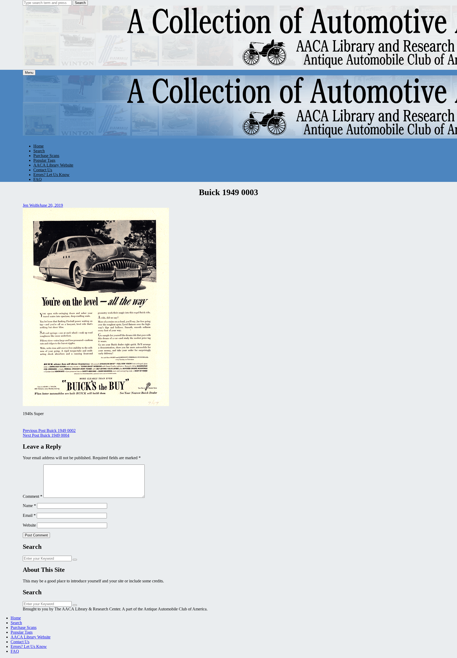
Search (80, 3)
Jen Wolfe (31, 205)
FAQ (37, 179)
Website (29, 525)
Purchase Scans (46, 155)
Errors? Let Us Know (51, 174)
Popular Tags (44, 160)
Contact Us (42, 170)
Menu (29, 73)
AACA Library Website (53, 165)
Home (38, 146)
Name (29, 505)
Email (29, 515)
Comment (32, 496)
